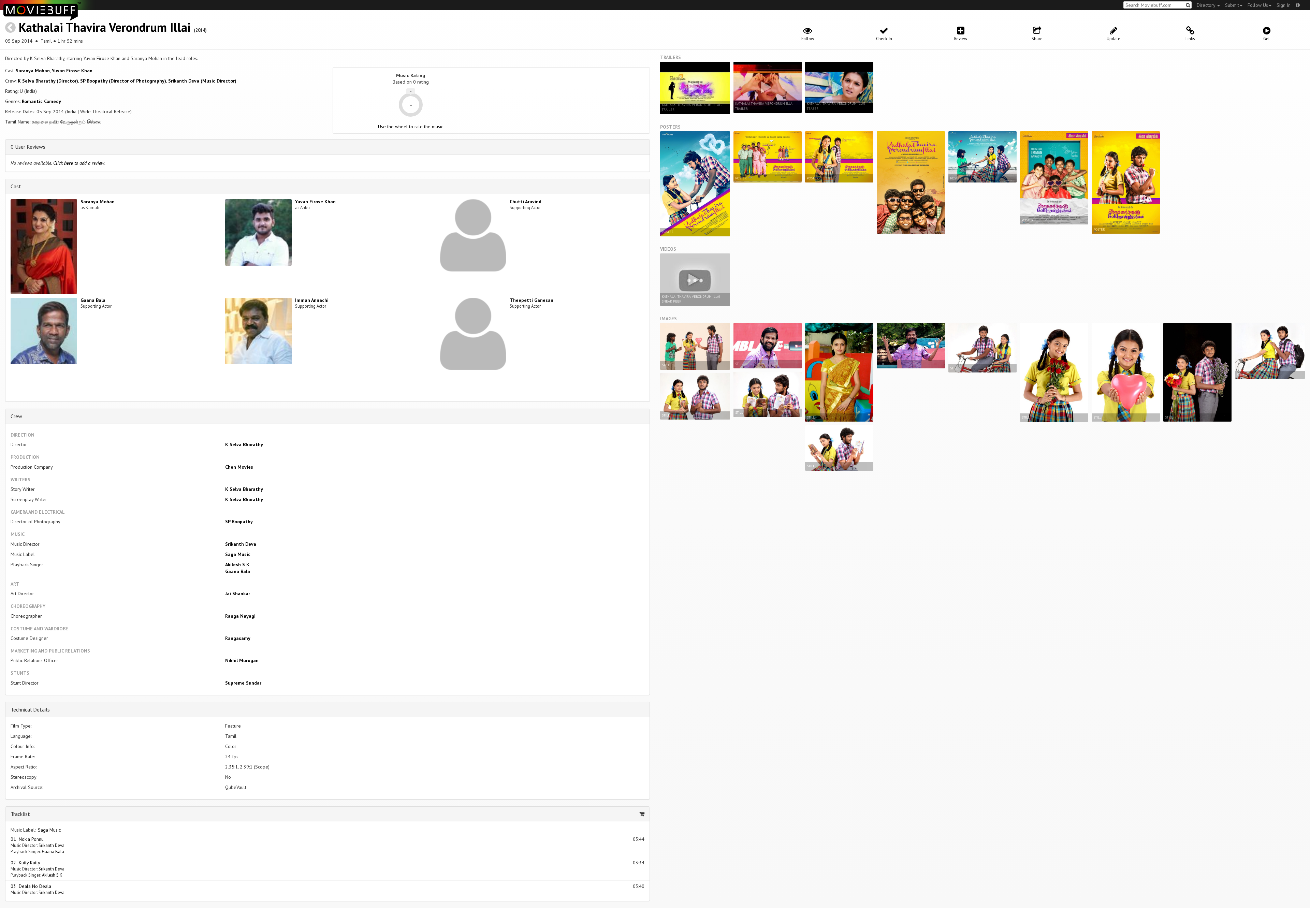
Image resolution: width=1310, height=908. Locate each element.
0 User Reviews (28, 146)
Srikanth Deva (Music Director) (202, 81)
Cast (16, 186)
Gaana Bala (93, 300)
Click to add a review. (79, 163)
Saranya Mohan (33, 71)
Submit (1232, 5)
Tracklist (20, 813)
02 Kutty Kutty (25, 863)
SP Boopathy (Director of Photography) (123, 81)
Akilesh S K (237, 564)
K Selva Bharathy (244, 444)
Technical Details (30, 709)
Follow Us (1258, 5)
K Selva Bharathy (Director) (48, 81)
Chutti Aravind (525, 202)
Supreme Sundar (243, 683)
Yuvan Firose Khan (72, 71)
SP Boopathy (239, 521)
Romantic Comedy (41, 101)
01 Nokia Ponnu (27, 839)
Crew (16, 416)
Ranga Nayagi (240, 616)
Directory (1207, 5)
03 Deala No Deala (31, 886)
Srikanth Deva (240, 544)
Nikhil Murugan (242, 660)
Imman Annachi (312, 300)
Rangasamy (237, 638)
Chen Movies (239, 467)
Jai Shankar (237, 593)
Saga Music (237, 554)
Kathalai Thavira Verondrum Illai (105, 27)
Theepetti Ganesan (531, 300)
